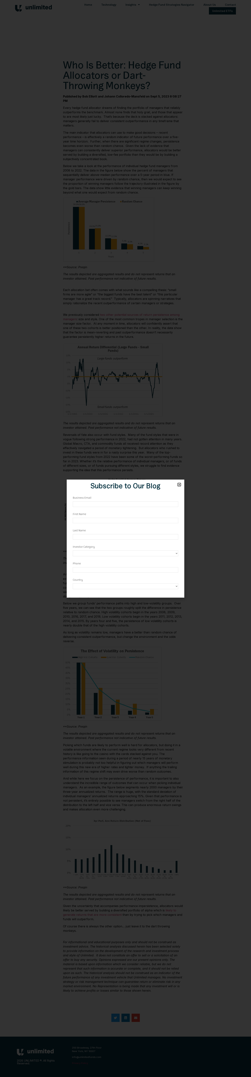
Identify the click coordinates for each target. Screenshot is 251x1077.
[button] (179, 484)
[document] (125, 538)
